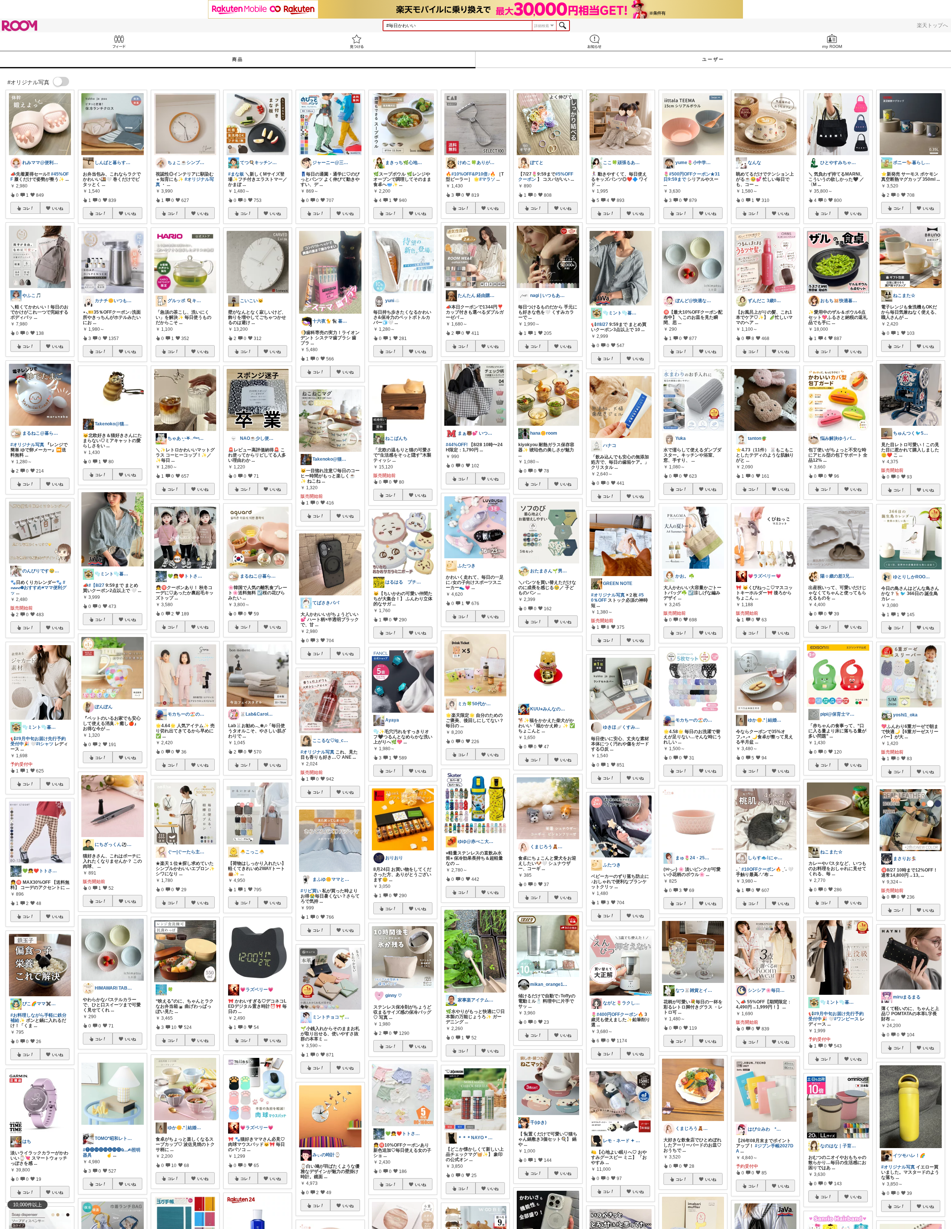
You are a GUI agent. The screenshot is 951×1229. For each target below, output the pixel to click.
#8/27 (602, 324)
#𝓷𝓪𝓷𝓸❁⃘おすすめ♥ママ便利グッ (38, 587)
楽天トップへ (932, 25)
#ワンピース (846, 1019)
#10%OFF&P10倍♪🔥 (473, 174)
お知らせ (594, 41)
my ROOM (832, 41)
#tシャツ (44, 743)
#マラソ (487, 179)
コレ (26, 208)
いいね (57, 208)
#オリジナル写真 (27, 444)
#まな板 (236, 174)
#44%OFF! (457, 444)
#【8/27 (96, 585)
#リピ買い (311, 890)
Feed (119, 41)
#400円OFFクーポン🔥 (620, 1014)
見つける (357, 41)
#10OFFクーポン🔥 (761, 869)
